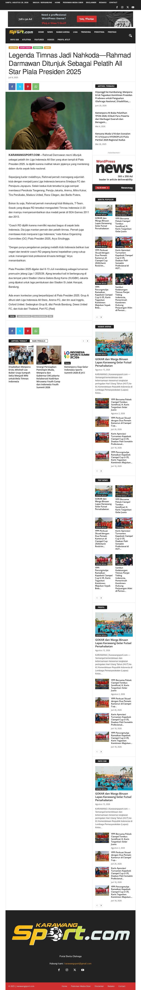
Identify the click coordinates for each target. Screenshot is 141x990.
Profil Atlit (64, 39)
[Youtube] (133, 7)
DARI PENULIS (38, 341)
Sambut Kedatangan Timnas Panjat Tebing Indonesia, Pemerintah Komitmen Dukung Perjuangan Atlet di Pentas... (123, 299)
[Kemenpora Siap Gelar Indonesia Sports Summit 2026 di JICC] (76, 355)
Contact (113, 2)
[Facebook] (117, 7)
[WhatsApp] (35, 86)
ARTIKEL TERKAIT (19, 341)
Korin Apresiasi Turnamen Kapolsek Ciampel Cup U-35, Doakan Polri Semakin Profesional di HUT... (124, 259)
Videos (50, 39)
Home (57, 2)
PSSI (50, 316)
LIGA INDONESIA (24, 316)
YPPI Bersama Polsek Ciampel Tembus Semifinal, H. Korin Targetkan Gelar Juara (123, 225)
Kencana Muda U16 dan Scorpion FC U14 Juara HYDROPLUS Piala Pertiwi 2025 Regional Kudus (112, 136)
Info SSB (14, 39)
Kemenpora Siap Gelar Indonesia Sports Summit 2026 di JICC (76, 369)
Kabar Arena (63, 32)
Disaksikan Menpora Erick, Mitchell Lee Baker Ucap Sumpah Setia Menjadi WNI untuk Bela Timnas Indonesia (20, 374)
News (50, 32)
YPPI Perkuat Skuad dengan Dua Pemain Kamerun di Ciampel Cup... (121, 421)
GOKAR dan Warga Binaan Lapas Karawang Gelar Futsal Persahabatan (103, 223)
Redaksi (102, 2)
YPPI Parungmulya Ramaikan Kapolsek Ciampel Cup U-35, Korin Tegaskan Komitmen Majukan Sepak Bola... (103, 297)
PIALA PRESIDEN (39, 316)
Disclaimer (91, 2)
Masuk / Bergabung (42, 2)
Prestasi (112, 32)
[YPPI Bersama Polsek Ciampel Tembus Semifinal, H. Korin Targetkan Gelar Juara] (124, 210)
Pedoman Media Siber (73, 2)
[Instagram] (122, 7)
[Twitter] (128, 7)
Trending (86, 32)
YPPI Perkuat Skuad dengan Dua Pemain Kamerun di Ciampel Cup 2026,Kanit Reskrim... (102, 258)
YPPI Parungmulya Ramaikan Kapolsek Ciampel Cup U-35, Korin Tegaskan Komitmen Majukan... (121, 457)
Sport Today (25, 47)
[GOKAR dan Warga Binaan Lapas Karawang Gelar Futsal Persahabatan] (104, 210)
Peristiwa (99, 32)
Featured (39, 39)
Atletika (26, 39)
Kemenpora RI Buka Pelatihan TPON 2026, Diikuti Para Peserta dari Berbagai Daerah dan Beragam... (112, 117)
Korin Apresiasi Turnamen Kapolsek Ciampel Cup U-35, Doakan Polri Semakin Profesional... (122, 438)
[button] (130, 36)
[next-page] (87, 341)
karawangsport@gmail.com (77, 963)
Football (38, 47)
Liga (75, 32)
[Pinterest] (27, 86)
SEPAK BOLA (101, 214)
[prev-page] (83, 341)
